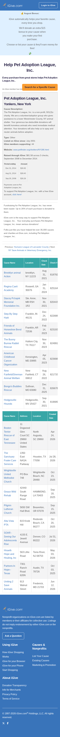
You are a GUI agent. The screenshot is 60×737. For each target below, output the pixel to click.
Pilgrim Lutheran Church (8, 509)
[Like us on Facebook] (7, 723)
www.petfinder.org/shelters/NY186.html (31, 149)
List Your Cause (40, 656)
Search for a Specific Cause (40, 87)
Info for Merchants (11, 690)
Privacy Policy (9, 694)
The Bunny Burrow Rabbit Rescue (11, 343)
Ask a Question (13, 636)
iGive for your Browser (13, 661)
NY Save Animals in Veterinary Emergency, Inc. (30, 250)
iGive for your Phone (12, 665)
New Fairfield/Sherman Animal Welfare (13, 374)
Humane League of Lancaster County (31, 247)
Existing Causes (40, 660)
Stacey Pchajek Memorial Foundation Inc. (12, 302)
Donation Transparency (14, 685)
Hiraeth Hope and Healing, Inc (10, 554)
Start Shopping (10, 670)
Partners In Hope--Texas (9, 570)
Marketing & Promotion (44, 665)
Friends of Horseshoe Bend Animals (12, 329)
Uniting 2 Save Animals (8, 585)
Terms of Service (11, 698)
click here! (17, 194)
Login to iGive (48, 5)
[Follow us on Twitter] (3, 723)
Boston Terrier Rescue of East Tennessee (9, 435)
